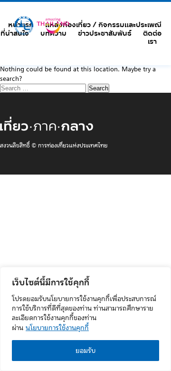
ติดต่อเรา (152, 37)
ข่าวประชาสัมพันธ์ (105, 33)
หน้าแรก (21, 25)
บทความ (53, 33)
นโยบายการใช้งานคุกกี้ (57, 327)
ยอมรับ (85, 350)
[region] (85, 319)
